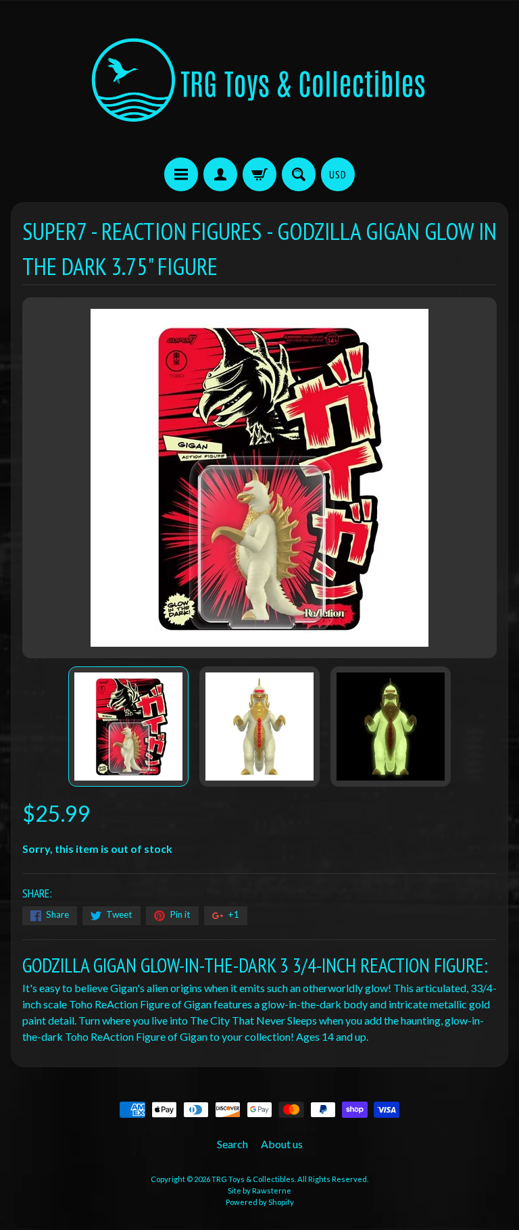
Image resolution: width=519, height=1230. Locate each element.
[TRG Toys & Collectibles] (259, 81)
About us (282, 1143)
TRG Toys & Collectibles (253, 1179)
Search (232, 1143)
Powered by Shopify (260, 1202)
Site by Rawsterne (259, 1190)
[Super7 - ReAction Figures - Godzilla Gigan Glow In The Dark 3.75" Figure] (128, 726)
